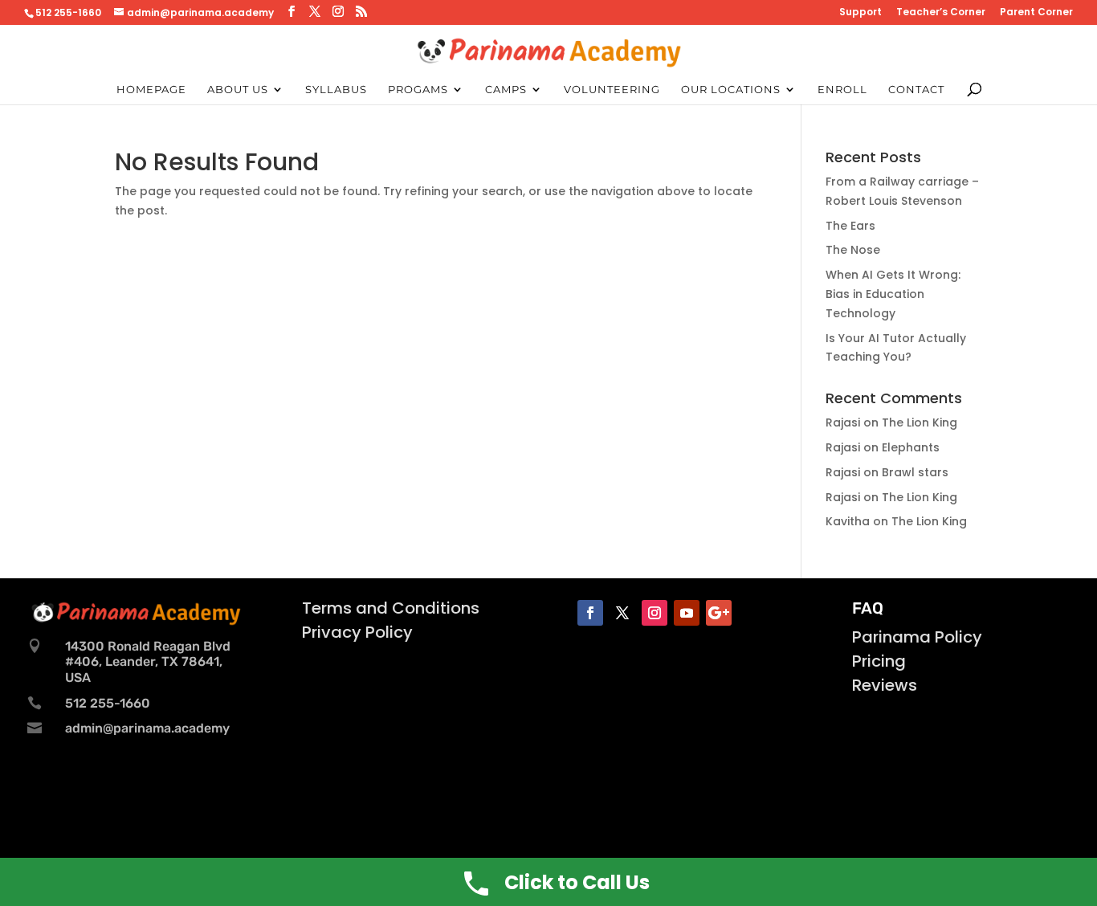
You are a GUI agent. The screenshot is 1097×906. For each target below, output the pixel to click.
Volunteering (612, 90)
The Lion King (919, 422)
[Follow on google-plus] (719, 613)
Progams (418, 90)
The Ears (850, 226)
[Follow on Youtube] (686, 613)
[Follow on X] (622, 613)
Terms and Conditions (390, 608)
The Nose (853, 250)
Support (860, 12)
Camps (506, 90)
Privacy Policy (357, 632)
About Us (237, 90)
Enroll (842, 90)
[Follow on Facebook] (590, 613)
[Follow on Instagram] (654, 613)
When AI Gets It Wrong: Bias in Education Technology (893, 294)
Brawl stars (915, 472)
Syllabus (336, 90)
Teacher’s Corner (940, 12)
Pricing (879, 661)
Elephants (911, 447)
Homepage (151, 90)
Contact (916, 90)
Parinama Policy (917, 637)
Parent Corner (1036, 12)
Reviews (884, 685)
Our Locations (731, 90)
